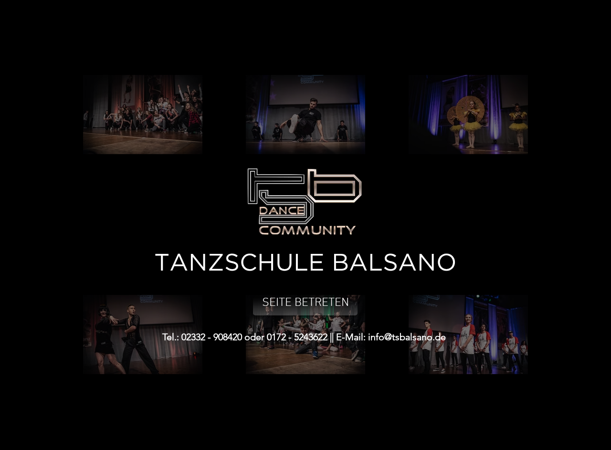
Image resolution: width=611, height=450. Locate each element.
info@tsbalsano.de (407, 337)
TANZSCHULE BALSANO (305, 263)
